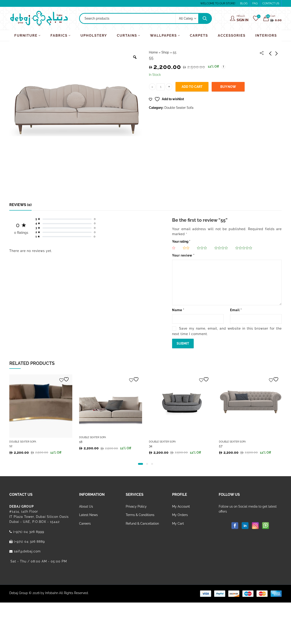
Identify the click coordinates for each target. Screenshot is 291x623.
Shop (165, 52)
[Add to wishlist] (64, 379)
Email (236, 310)
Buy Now (228, 87)
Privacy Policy (136, 506)
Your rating (181, 241)
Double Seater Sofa (178, 107)
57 (220, 446)
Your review (183, 255)
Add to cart (192, 87)
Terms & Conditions (140, 515)
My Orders (180, 515)
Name (178, 310)
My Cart (178, 523)
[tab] (20, 204)
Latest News (88, 515)
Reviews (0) (20, 205)
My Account (181, 506)
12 (10, 446)
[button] (140, 464)
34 (150, 446)
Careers (85, 523)
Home (153, 52)
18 (80, 442)
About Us (86, 506)
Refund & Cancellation (142, 523)
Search (204, 18)
